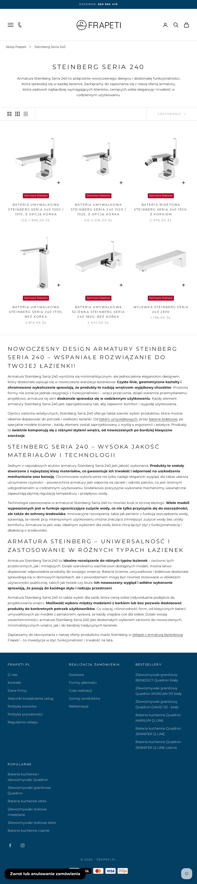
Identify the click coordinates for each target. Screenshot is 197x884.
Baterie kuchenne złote (27, 801)
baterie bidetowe (163, 419)
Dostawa (76, 675)
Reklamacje (78, 706)
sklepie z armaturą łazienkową (157, 634)
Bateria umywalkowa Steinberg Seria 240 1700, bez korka (36, 312)
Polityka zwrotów (22, 706)
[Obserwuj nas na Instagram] (22, 845)
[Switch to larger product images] (9, 113)
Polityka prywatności (25, 714)
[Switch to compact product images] (26, 113)
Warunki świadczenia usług (30, 698)
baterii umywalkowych (118, 419)
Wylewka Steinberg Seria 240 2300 (161, 309)
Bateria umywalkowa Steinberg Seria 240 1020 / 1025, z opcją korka (98, 209)
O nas (12, 675)
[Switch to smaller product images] (17, 113)
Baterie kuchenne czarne (28, 830)
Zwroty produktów (84, 698)
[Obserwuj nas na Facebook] (10, 845)
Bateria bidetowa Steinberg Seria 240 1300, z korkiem (161, 209)
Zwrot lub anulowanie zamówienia (45, 874)
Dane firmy (17, 690)
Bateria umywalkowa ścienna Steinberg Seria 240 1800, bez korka (98, 312)
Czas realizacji (80, 690)
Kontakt (14, 682)
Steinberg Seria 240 (50, 47)
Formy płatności (83, 682)
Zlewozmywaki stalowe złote (32, 822)
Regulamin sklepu (23, 722)
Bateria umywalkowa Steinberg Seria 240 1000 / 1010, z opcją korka (36, 209)
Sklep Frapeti (16, 47)
